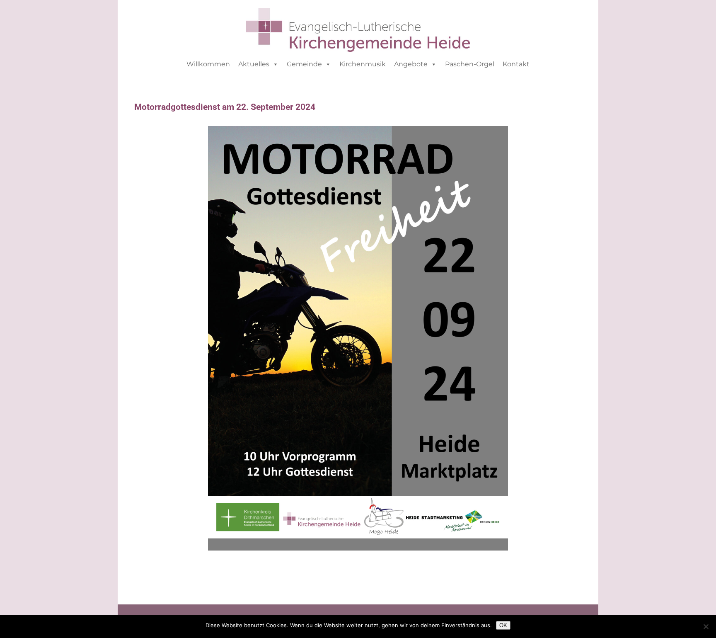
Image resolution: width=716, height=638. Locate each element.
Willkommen (208, 64)
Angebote (411, 64)
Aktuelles (253, 64)
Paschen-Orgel (469, 64)
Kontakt (516, 64)
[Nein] (705, 626)
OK (503, 625)
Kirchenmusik (362, 64)
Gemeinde (304, 64)
